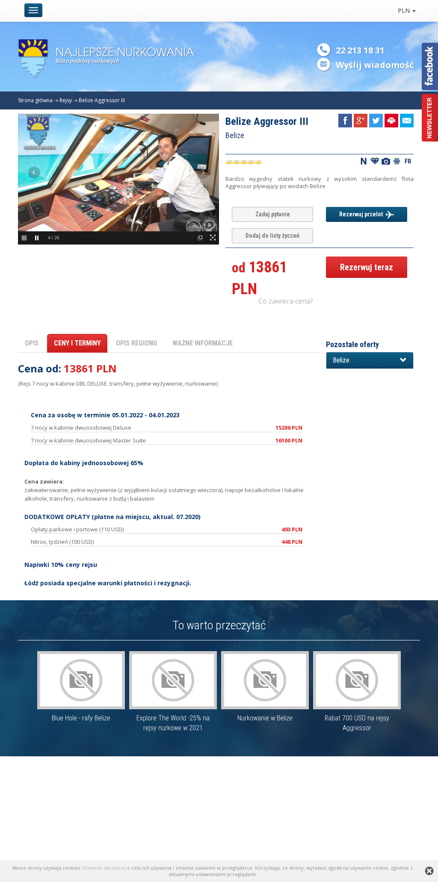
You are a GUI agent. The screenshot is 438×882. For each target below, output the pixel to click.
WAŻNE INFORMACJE (202, 343)
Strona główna (35, 100)
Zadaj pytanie (272, 214)
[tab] (369, 360)
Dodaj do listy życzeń (272, 235)
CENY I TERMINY (77, 343)
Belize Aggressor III (102, 100)
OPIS (31, 343)
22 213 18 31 (360, 50)
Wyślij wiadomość (375, 65)
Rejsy (65, 100)
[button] (369, 360)
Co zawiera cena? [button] (285, 301)
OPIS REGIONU (136, 343)
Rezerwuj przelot (362, 214)
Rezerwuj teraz (366, 267)
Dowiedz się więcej (104, 867)
